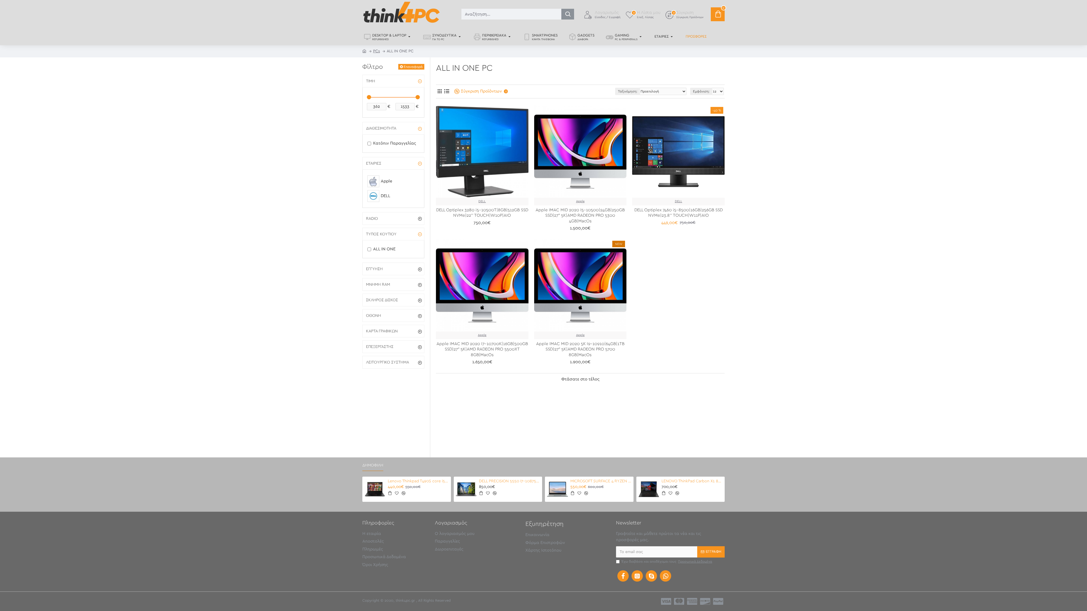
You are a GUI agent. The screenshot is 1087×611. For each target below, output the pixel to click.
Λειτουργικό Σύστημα (387, 362)
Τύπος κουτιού (381, 234)
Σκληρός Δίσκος (382, 300)
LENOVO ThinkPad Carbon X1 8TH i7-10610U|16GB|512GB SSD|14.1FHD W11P (692, 481)
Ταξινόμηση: (627, 91)
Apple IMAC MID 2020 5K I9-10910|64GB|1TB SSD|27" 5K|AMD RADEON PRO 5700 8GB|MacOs (580, 349)
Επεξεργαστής (379, 347)
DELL (482, 201)
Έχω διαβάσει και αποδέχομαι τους (667, 561)
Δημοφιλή (372, 465)
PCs (376, 51)
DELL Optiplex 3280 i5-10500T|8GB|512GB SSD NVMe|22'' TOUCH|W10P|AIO (482, 213)
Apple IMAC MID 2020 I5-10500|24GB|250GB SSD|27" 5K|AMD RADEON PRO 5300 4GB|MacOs (580, 215)
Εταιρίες (373, 163)
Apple (580, 201)
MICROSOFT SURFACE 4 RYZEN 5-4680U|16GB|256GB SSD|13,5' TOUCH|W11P (601, 481)
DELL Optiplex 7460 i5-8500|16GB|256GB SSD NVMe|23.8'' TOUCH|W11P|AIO (678, 213)
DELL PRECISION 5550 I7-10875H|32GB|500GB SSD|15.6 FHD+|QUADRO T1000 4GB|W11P (509, 481)
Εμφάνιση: (701, 91)
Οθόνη (373, 316)
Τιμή (370, 81)
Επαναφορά (413, 66)
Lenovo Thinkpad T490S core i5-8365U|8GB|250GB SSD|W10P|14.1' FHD (418, 481)
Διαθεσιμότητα (381, 128)
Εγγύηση (374, 269)
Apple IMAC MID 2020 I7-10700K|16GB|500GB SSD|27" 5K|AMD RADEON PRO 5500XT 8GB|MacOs (482, 349)
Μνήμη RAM (378, 285)
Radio (372, 219)
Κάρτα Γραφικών (382, 331)
